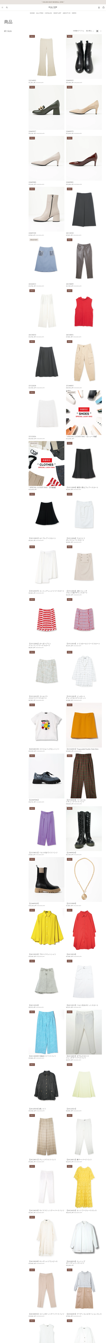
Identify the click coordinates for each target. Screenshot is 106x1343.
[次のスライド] (99, 56)
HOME (32, 13)
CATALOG (48, 13)
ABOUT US (66, 13)
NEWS (74, 13)
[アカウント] (99, 7)
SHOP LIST (57, 13)
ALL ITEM (39, 13)
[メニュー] (2, 7)
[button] (90, 31)
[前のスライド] (69, 56)
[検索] (7, 7)
